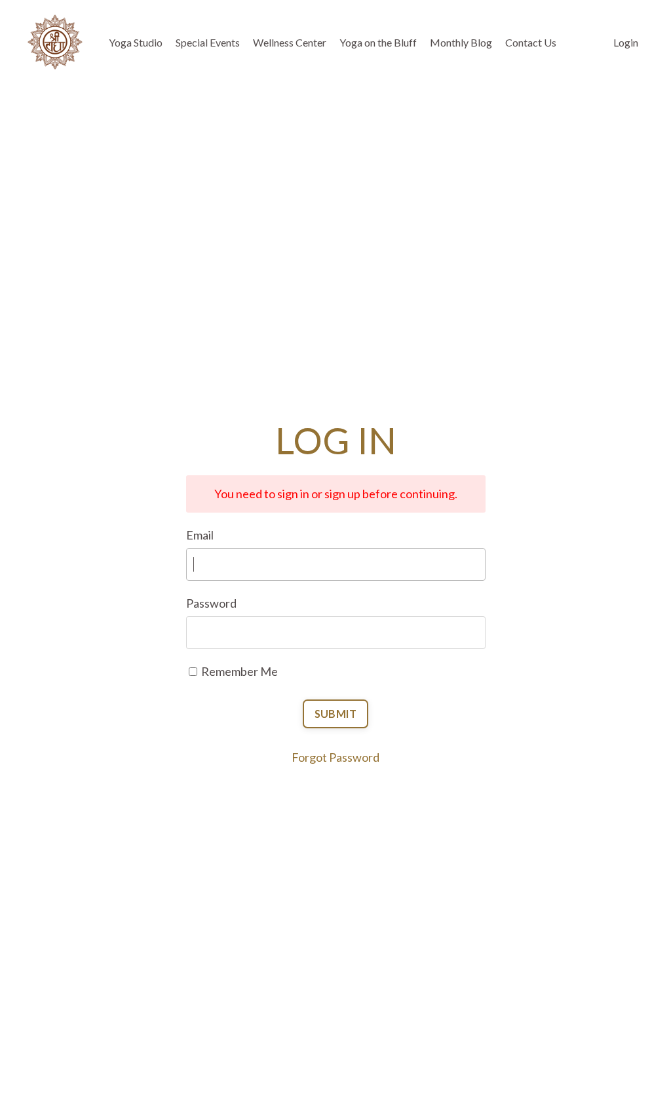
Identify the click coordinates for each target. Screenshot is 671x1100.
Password (211, 603)
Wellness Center (289, 42)
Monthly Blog (461, 42)
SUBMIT (336, 713)
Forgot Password (335, 757)
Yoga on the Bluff (378, 42)
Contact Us (530, 42)
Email (200, 535)
